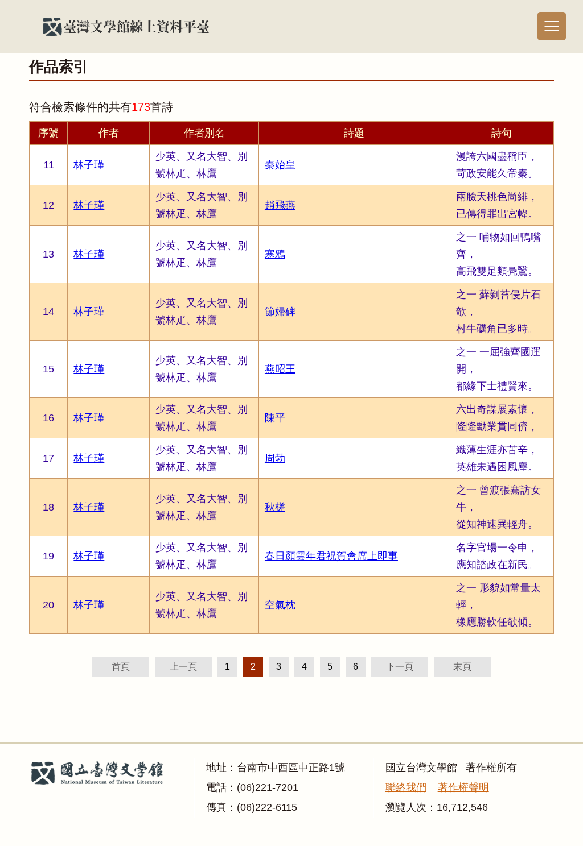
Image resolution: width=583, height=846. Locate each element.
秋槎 (275, 507)
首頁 (121, 666)
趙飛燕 (280, 205)
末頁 (462, 666)
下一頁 (399, 666)
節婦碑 (280, 311)
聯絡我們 (405, 787)
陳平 (275, 418)
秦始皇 (280, 165)
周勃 (275, 458)
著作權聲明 (463, 787)
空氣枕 (280, 605)
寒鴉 (275, 254)
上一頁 (183, 666)
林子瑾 (88, 165)
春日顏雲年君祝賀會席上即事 (331, 556)
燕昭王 (280, 369)
